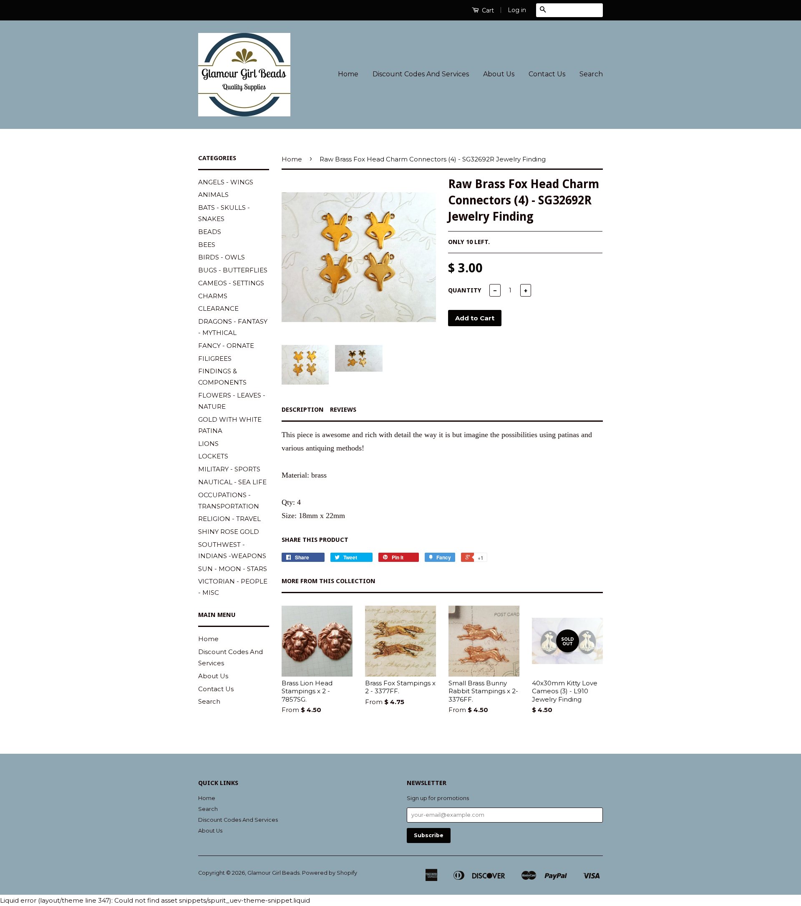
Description (303, 409)
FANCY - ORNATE (226, 346)
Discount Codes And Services (421, 74)
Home (348, 74)
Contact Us (547, 74)
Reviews (343, 409)
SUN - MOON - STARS (232, 569)
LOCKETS (213, 456)
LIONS (208, 444)
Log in (517, 10)
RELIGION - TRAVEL (229, 519)
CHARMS (212, 296)
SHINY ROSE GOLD (228, 532)
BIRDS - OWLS (221, 257)
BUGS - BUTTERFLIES (232, 270)
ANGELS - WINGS (225, 182)
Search (591, 74)
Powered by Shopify (329, 873)
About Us (498, 74)
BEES (206, 245)
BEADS (209, 232)
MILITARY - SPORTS (229, 469)
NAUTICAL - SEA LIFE (232, 482)
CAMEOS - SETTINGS (231, 283)
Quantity (464, 290)
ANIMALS (213, 195)
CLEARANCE (218, 308)
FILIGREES (215, 358)
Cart (487, 10)
